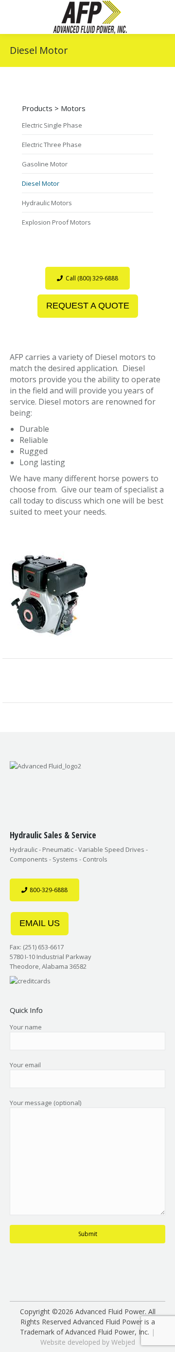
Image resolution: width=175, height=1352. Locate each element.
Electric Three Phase (52, 144)
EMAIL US (39, 923)
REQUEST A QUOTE (87, 305)
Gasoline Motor (45, 164)
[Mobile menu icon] (25, 17)
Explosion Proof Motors (56, 222)
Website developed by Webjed (87, 1342)
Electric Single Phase (52, 125)
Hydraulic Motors (47, 202)
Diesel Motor (40, 183)
